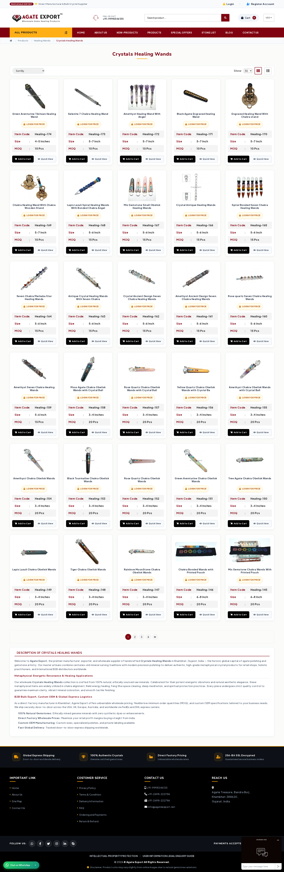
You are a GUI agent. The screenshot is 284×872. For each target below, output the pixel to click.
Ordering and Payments (92, 814)
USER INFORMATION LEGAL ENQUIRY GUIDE (168, 856)
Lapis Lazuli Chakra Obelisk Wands (34, 569)
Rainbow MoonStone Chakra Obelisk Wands (142, 571)
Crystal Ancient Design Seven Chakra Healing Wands (142, 297)
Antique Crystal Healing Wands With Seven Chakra (88, 297)
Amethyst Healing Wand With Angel (142, 115)
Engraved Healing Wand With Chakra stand (250, 115)
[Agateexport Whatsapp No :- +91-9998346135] (32, 843)
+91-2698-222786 (159, 794)
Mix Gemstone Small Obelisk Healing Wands (142, 206)
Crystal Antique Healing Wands (196, 205)
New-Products (127, 32)
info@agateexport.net (161, 806)
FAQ (81, 807)
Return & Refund (88, 821)
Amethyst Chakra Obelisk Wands (34, 478)
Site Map (17, 801)
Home (81, 32)
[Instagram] (56, 843)
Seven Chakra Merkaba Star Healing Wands (34, 297)
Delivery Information (91, 801)
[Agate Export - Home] (40, 17)
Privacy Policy (87, 787)
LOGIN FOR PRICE (35, 124)
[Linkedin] (65, 843)
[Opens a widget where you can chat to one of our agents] (261, 853)
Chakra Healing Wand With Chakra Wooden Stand (34, 206)
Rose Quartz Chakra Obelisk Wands (142, 480)
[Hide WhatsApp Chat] (35, 865)
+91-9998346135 (157, 787)
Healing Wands (42, 41)
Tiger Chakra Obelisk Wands (88, 569)
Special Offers (181, 32)
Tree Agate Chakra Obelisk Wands (249, 478)
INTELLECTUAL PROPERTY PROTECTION (114, 856)
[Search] (225, 18)
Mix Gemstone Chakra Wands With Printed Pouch (250, 571)
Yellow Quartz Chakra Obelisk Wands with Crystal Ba (196, 389)
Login (230, 3)
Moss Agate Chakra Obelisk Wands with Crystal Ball (88, 389)
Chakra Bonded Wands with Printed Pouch (195, 571)
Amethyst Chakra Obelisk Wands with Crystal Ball (250, 389)
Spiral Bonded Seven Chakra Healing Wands (250, 206)
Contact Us (251, 32)
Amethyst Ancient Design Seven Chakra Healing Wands (196, 297)
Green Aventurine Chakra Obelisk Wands (196, 480)
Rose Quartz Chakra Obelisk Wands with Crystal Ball (142, 389)
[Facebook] (48, 843)
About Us (101, 32)
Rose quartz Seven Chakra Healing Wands (250, 297)
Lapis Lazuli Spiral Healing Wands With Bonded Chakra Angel (88, 206)
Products (154, 32)
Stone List (209, 32)
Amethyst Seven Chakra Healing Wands (34, 389)
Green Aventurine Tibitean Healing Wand (34, 115)
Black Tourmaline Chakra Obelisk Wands (88, 480)
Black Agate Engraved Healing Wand (196, 115)
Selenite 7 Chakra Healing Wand (88, 113)
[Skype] (73, 843)
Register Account (262, 3)
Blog (229, 32)
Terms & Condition (90, 794)
